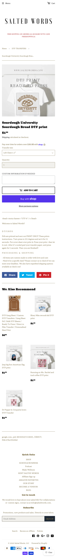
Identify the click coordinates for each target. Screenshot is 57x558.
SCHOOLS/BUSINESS (28, 463)
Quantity (6, 160)
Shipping (5, 137)
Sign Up (49, 519)
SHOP (28, 459)
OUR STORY (28, 483)
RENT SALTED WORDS (28, 473)
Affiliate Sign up (28, 477)
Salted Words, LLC (22, 543)
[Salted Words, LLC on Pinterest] (38, 536)
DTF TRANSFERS (19, 48)
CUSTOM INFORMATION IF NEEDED (18, 174)
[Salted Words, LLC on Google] (43, 536)
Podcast (28, 466)
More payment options (28, 206)
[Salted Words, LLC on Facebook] (33, 536)
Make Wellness (28, 470)
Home (4, 48)
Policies (40, 531)
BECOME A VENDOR (28, 487)
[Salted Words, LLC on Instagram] (48, 536)
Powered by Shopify (39, 543)
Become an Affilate (27, 531)
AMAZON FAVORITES (28, 480)
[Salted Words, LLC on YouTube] (52, 536)
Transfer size (7, 148)
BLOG (28, 490)
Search (14, 531)
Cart (53, 3)
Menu (7, 3)
